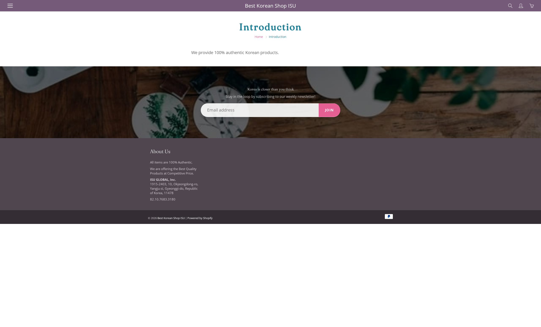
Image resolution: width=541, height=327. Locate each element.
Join (329, 110)
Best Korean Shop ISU (270, 5)
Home (259, 37)
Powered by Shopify (200, 218)
